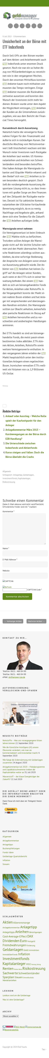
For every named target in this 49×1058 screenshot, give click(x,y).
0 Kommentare (19, 36)
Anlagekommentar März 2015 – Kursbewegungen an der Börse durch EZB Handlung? (25, 434)
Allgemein (7, 471)
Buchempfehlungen (11, 848)
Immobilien (33, 950)
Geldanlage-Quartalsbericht (15, 856)
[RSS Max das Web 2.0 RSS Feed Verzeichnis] (33, 1026)
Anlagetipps (8, 844)
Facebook (33, 25)
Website (6, 570)
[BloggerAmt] (10, 1029)
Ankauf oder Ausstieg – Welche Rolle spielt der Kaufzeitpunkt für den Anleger (25, 420)
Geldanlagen (28, 475)
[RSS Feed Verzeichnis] (19, 1026)
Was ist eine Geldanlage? (13, 999)
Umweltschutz (28, 977)
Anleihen (22, 931)
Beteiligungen (35, 932)
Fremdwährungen (14, 945)
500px (28, 25)
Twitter (39, 25)
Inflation (6, 860)
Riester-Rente (18, 969)
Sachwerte (10, 973)
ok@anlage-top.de (16, 677)
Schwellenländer (29, 973)
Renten (8, 968)
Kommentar (8, 511)
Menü (24, 3)
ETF (5, 63)
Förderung (31, 945)
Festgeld (31, 941)
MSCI (28, 964)
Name (6, 548)
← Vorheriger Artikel (13, 621)
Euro (23, 940)
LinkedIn (22, 25)
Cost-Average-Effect (15, 936)
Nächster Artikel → (36, 621)
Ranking (33, 964)
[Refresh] (7, 587)
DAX (30, 936)
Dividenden (11, 940)
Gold (26, 950)
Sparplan (8, 977)
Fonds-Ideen (8, 852)
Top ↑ (44, 1049)
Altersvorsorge (21, 922)
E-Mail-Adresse (10, 559)
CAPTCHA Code (34, 589)
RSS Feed (10, 25)
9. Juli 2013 (7, 36)
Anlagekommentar (11, 840)
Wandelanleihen (9, 980)
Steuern (6, 864)
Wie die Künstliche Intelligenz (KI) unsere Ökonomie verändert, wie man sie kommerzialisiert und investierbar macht (20, 750)
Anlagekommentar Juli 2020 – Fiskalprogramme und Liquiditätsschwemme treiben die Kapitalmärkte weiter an (24, 769)
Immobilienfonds (10, 954)
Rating (39, 964)
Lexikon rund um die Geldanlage (16, 995)
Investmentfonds (10, 478)
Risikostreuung (9, 482)
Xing (16, 25)
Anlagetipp (17, 475)
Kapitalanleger (24, 478)
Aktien (8, 922)
